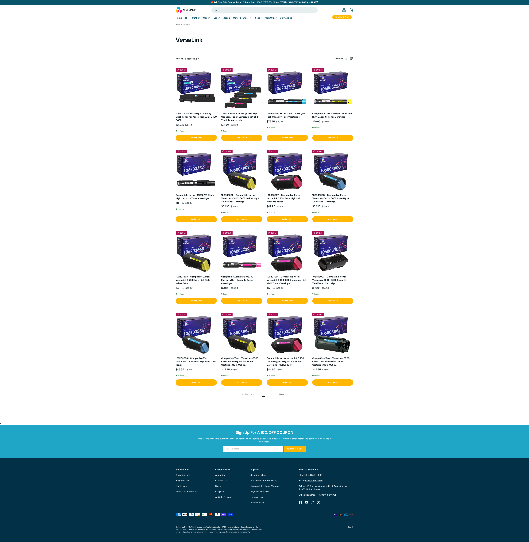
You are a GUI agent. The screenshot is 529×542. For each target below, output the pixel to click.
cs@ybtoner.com (313, 480)
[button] (352, 10)
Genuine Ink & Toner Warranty (265, 486)
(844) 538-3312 (314, 475)
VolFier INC (186, 527)
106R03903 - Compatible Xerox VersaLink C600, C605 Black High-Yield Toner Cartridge (330, 280)
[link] (247, 394)
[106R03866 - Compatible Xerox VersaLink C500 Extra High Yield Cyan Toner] (196, 333)
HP (186, 17)
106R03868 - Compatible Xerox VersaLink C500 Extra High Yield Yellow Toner (193, 280)
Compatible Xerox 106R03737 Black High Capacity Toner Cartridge (195, 197)
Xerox (226, 17)
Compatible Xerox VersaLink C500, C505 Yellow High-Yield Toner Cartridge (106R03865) (240, 361)
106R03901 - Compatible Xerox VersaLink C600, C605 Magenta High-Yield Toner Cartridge (287, 280)
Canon (206, 17)
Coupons (219, 491)
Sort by (179, 58)
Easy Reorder (182, 480)
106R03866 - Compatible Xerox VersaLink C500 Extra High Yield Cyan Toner (196, 361)
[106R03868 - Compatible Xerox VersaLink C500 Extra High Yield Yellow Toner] (196, 251)
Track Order (270, 17)
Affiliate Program (223, 497)
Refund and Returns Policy (263, 480)
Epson (217, 17)
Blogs (257, 17)
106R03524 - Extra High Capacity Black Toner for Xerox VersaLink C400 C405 (196, 117)
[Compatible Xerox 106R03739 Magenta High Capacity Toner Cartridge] (241, 251)
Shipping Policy (258, 475)
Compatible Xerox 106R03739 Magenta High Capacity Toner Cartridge (237, 280)
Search (350, 527)
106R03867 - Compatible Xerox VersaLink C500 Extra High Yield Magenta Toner (284, 198)
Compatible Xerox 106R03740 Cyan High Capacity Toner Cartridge (286, 115)
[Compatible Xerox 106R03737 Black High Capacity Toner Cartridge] (196, 170)
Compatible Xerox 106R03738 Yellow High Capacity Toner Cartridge (332, 115)
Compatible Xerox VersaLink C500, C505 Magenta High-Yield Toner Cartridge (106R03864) (285, 361)
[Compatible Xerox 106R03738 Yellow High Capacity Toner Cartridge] (332, 88)
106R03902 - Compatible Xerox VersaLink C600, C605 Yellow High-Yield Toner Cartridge (240, 198)
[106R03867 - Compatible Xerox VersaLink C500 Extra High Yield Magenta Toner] (287, 170)
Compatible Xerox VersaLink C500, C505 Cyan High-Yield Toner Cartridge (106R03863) (331, 361)
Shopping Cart (183, 475)
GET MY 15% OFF (295, 449)
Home (179, 17)
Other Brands (240, 17)
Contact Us (286, 17)
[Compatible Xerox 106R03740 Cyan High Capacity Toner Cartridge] (287, 88)
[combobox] (264, 10)
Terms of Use (257, 497)
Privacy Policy (257, 502)
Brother (195, 17)
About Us (220, 475)
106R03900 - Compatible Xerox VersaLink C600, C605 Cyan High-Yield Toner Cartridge (330, 198)
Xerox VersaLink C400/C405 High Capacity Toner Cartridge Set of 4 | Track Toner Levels (240, 117)
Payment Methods (259, 491)
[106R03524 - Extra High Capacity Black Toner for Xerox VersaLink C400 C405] (196, 88)
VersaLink (186, 25)
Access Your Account (186, 491)
